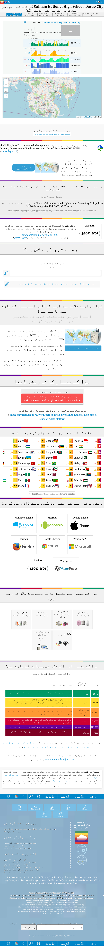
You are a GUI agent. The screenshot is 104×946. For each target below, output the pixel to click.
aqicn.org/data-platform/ (52, 418)
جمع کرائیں (28, 927)
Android (52, 517)
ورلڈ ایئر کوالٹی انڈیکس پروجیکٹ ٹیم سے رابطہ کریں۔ (30, 828)
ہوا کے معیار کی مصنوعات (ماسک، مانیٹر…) (24, 867)
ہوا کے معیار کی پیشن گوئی (16, 864)
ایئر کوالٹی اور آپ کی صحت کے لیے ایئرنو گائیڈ (52, 747)
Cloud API (38, 560)
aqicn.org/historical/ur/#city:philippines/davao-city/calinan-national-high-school (53, 414)
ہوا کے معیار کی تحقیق (20, 837)
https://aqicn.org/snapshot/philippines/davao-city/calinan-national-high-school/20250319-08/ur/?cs (52, 210)
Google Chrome (52, 538)
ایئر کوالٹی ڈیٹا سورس (15, 859)
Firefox (24, 538)
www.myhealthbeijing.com (59, 759)
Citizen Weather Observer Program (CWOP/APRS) (51, 893)
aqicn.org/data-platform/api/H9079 (40, 234)
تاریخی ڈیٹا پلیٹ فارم (15, 872)
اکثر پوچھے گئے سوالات (20, 854)
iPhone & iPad (80, 517)
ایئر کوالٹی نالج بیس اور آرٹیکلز (20, 843)
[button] (55, 91)
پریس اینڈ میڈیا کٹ (13, 831)
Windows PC (80, 538)
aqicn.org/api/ (20, 237)
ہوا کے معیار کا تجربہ (14, 845)
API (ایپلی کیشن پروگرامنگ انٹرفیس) (21, 869)
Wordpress (66, 560)
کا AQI (42, 22)
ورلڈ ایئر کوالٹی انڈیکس (63, 780)
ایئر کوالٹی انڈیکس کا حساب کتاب (20, 862)
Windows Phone (24, 517)
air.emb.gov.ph (9, 151)
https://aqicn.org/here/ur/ (52, 197)
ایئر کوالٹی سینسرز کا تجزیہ (18, 848)
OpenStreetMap (86, 117)
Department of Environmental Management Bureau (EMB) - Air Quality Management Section (52, 895)
